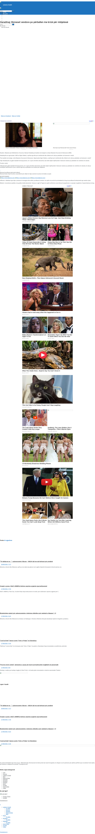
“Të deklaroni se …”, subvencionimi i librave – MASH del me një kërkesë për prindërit (26, 561)
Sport (4, 784)
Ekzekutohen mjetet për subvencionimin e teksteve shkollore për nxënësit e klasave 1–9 (28, 613)
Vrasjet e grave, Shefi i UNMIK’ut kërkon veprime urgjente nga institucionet (23, 586)
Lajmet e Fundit (7, 5)
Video (4, 20)
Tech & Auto (6, 18)
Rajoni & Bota (9, 9)
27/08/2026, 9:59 (5, 667)
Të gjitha (8, 808)
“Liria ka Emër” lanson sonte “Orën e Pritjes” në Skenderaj (18, 640)
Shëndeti (5, 15)
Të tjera (5, 17)
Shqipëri (5, 782)
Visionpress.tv (3, 800)
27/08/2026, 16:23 (6, 616)
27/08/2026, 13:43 (6, 643)
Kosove (8, 6)
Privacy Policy (6, 796)
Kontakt (5, 798)
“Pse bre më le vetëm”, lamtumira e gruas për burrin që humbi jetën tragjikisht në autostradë (29, 665)
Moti (4, 777)
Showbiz (5, 781)
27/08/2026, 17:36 (6, 589)
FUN (4, 772)
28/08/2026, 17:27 (6, 564)
